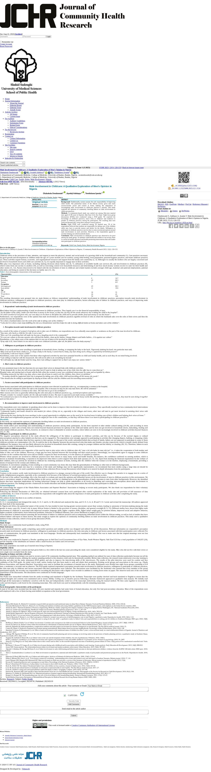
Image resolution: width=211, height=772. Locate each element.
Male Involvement (38, 179)
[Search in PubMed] (28, 173)
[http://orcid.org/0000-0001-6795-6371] (22, 173)
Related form (15, 125)
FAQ (12, 152)
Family (21, 179)
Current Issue (15, 116)
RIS (166, 204)
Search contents (16, 149)
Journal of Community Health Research (31, 765)
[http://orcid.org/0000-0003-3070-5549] (71, 173)
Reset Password (6, 46)
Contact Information (17, 138)
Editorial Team (15, 108)
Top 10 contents (16, 154)
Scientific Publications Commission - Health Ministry (18, 735)
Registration (9, 134)
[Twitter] (176, 226)
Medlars (181, 204)
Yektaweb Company (10, 740)
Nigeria (48, 179)
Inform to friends (16, 156)
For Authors (9, 119)
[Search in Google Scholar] (25, 173)
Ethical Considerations (18, 127)
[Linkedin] (187, 226)
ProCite (188, 204)
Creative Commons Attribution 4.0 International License (93, 725)
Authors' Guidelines (17, 121)
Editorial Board (16, 105)
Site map (13, 147)
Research (10, 679)
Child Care (14, 179)
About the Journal (17, 103)
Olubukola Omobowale (9, 172)
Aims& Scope (15, 110)
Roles (27, 179)
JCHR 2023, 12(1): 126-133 (110, 168)
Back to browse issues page (133, 168)
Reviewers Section (17, 132)
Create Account (6, 44)
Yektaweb (26, 769)
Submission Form (16, 123)
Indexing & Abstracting (14, 158)
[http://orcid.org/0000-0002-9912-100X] (46, 173)
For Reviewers (10, 130)
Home (7, 99)
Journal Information (12, 101)
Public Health (27, 679)
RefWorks (161, 206)
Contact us (9, 136)
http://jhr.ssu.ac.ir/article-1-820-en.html (177, 223)
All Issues (13, 114)
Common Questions (17, 143)
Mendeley (164, 211)
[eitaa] (197, 226)
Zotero (175, 211)
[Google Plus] (192, 226)
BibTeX (161, 204)
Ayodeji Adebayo (37, 172)
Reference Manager (200, 204)
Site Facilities (10, 145)
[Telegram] (181, 226)
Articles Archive (11, 112)
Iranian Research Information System (14, 737)
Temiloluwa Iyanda (61, 172)
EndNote (173, 204)
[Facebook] (171, 226)
